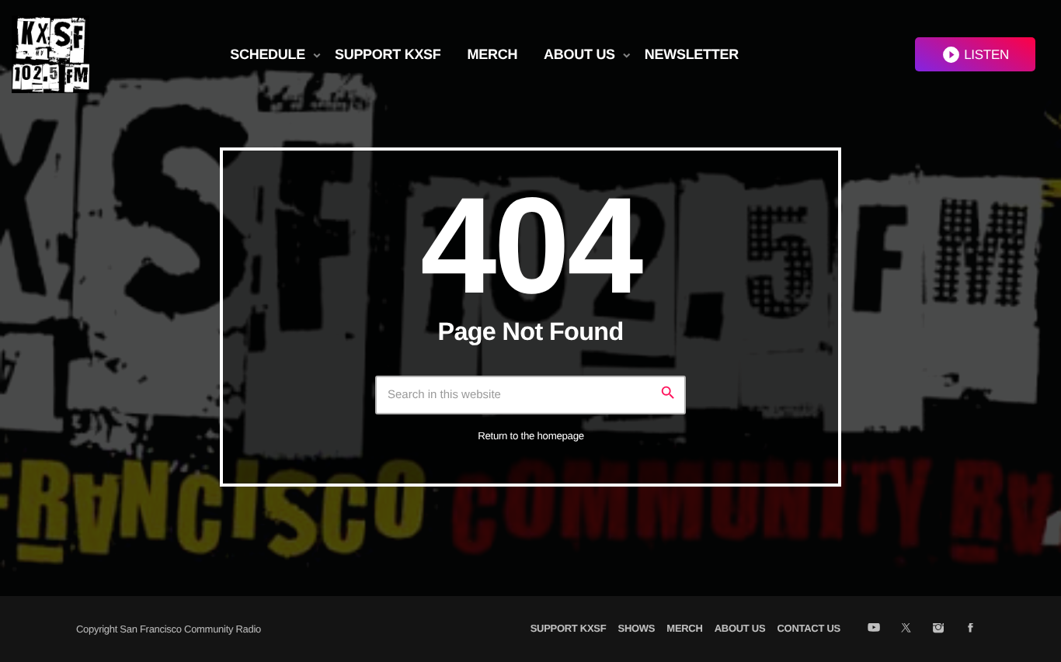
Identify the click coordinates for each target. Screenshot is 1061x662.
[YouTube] (873, 628)
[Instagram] (938, 628)
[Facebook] (970, 628)
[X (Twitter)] (906, 628)
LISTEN (975, 54)
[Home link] (50, 54)
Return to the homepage (531, 436)
